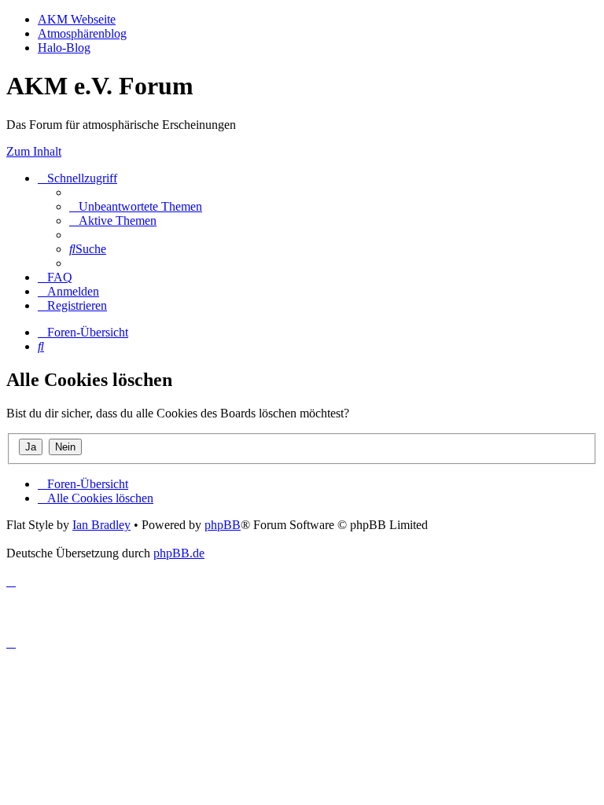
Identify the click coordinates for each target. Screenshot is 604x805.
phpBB (222, 524)
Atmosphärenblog (82, 33)
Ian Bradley (101, 524)
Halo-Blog (64, 47)
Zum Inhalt (33, 151)
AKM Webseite (77, 19)
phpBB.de (178, 553)
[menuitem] (135, 206)
